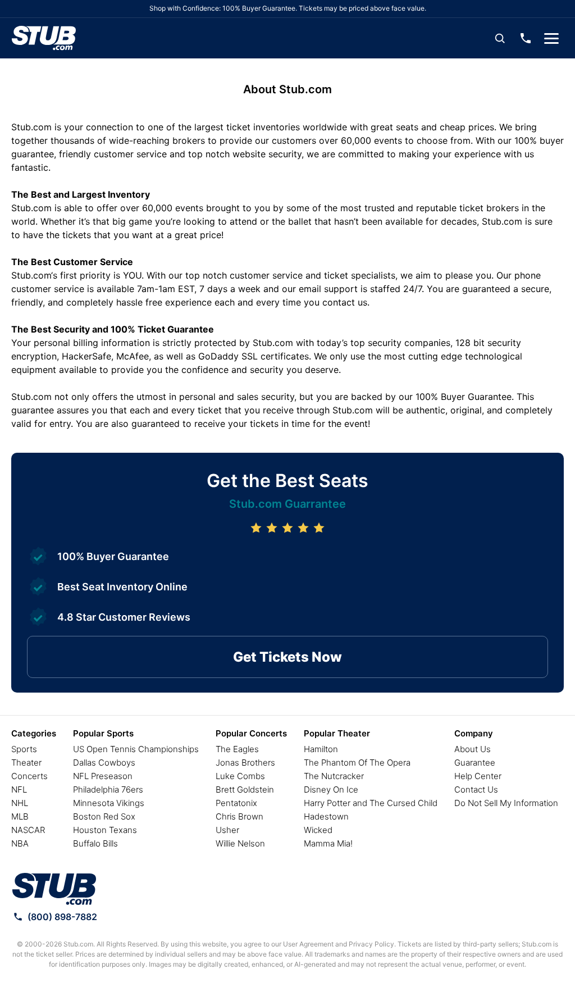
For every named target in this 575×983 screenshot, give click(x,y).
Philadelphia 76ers (108, 789)
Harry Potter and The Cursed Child (370, 803)
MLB (20, 816)
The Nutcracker (334, 776)
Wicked (318, 830)
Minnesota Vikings (108, 803)
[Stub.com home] (54, 889)
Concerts (29, 776)
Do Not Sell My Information (506, 803)
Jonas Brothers (245, 762)
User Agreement (308, 944)
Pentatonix (236, 803)
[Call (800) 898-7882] (525, 38)
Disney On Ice (331, 789)
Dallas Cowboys (104, 762)
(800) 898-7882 (62, 916)
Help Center (477, 776)
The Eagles (237, 749)
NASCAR (28, 830)
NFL (19, 789)
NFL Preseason (103, 776)
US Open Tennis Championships (136, 749)
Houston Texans (105, 830)
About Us (472, 749)
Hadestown (326, 816)
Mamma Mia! (328, 843)
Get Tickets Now (287, 657)
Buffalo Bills (95, 843)
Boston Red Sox (104, 816)
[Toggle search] (499, 38)
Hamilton (321, 749)
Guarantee (474, 762)
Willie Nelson (240, 843)
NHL (19, 803)
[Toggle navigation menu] (551, 38)
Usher (227, 830)
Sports (24, 749)
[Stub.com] (43, 38)
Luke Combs (240, 776)
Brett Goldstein (245, 789)
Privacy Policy (371, 944)
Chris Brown (239, 816)
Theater (26, 762)
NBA (20, 843)
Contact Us (476, 789)
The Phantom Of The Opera (357, 762)
